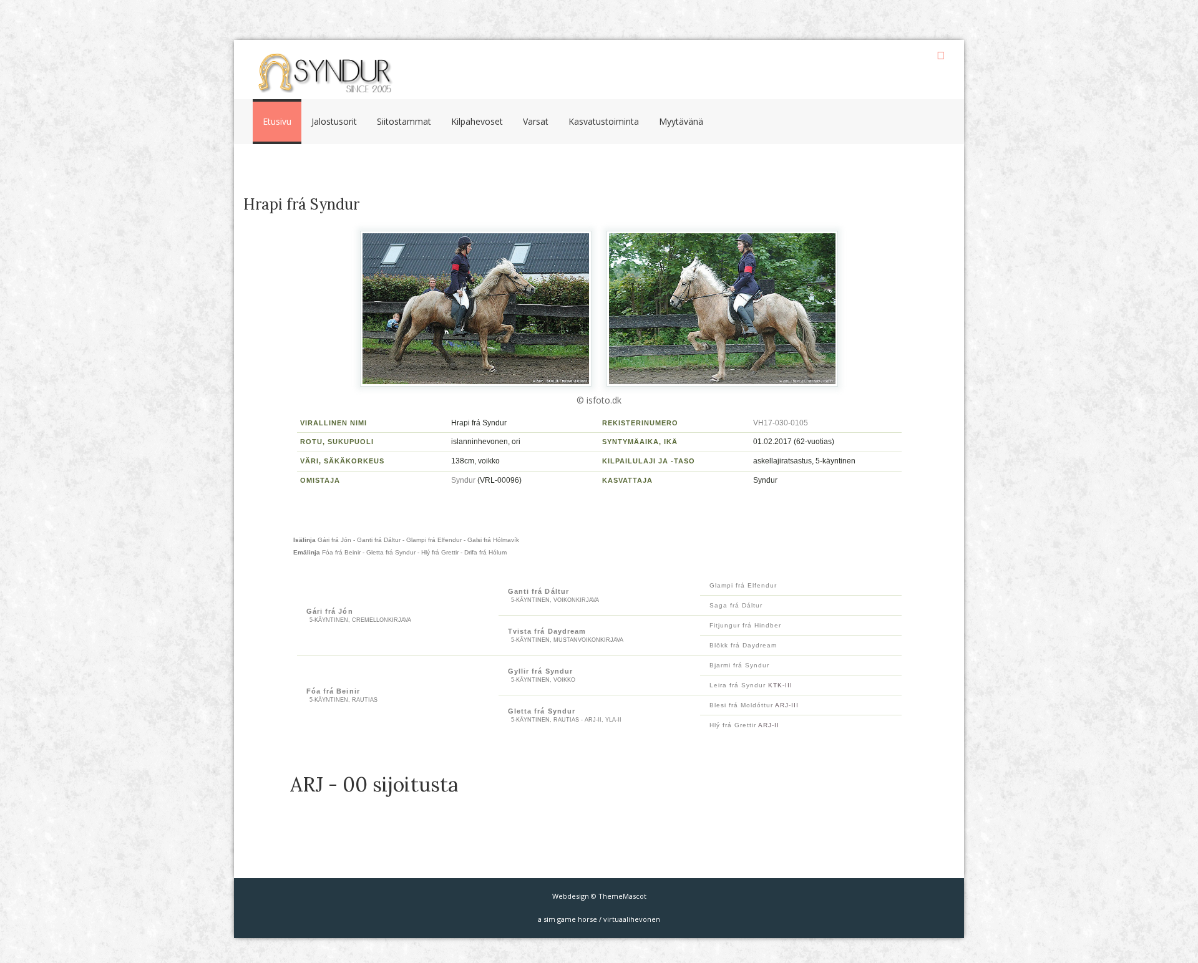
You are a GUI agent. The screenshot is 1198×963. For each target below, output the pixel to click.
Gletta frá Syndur (542, 711)
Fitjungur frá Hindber (745, 625)
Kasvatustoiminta (603, 121)
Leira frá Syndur (737, 685)
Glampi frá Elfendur (743, 585)
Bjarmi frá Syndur (739, 665)
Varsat (535, 121)
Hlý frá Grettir (732, 725)
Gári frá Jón (329, 611)
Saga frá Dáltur (735, 605)
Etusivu (277, 121)
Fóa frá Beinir (333, 691)
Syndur (463, 480)
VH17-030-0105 (780, 423)
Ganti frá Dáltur (539, 591)
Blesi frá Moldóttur (742, 705)
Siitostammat (404, 121)
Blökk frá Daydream (743, 645)
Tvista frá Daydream (547, 631)
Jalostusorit (334, 121)
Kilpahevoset (477, 121)
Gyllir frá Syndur (540, 671)
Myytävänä (681, 121)
